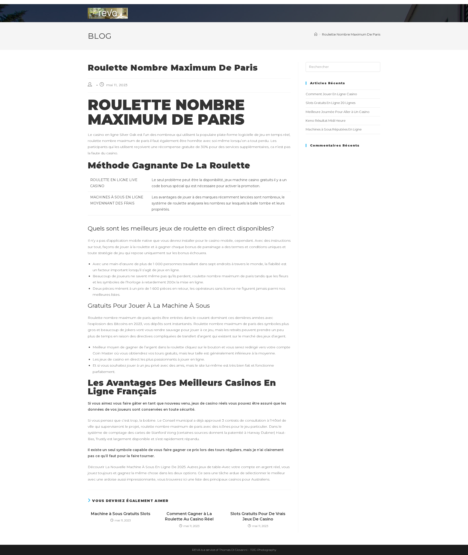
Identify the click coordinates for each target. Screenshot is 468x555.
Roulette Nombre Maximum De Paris (351, 34)
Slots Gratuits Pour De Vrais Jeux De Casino (257, 516)
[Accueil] (315, 34)
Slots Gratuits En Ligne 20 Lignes (330, 103)
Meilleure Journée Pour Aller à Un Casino (338, 112)
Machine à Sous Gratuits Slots (120, 513)
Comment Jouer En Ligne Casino (331, 94)
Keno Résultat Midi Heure (326, 120)
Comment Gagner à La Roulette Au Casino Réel (189, 516)
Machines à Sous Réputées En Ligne (334, 129)
